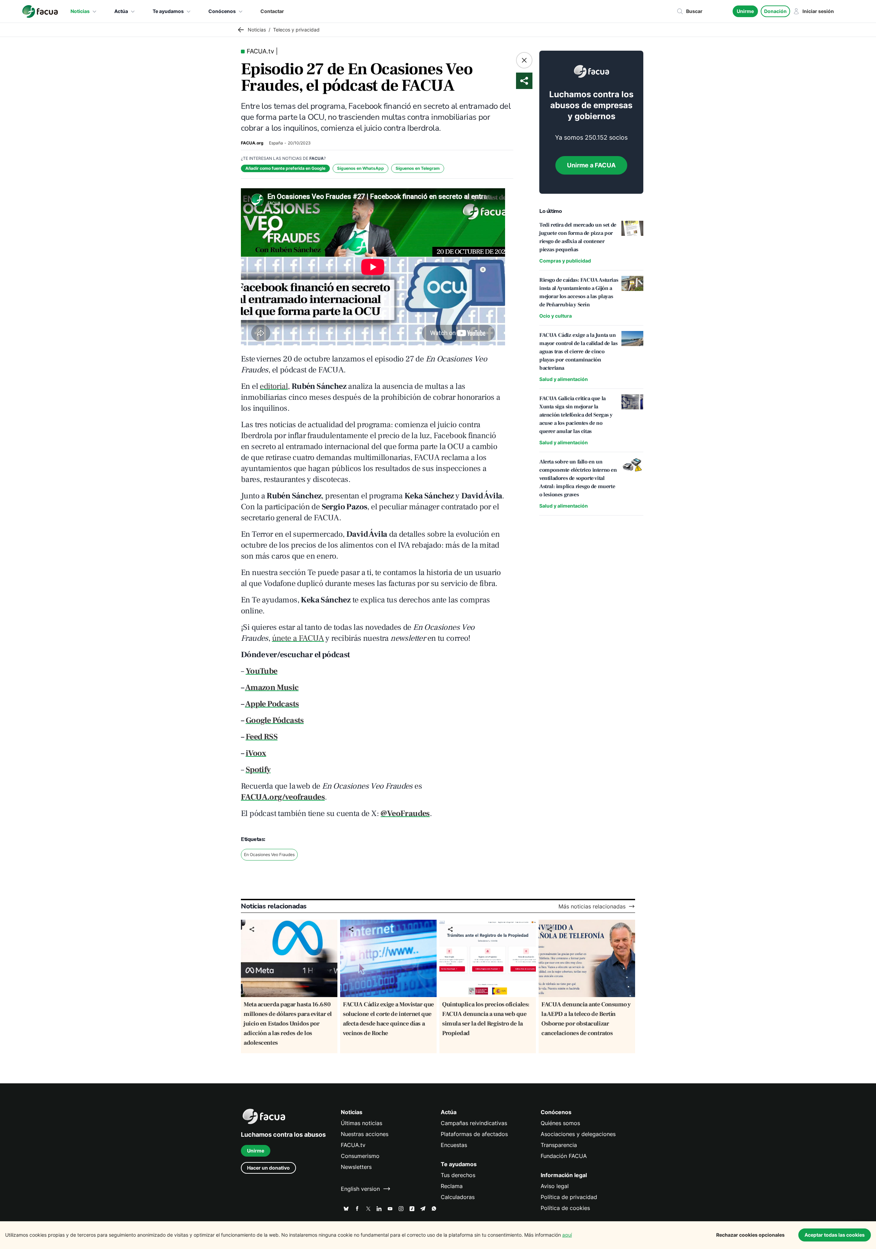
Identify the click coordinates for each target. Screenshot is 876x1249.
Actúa (121, 11)
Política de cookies (565, 1208)
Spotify (258, 769)
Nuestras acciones (364, 1134)
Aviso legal (555, 1186)
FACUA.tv (353, 1145)
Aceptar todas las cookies (834, 1235)
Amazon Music (272, 687)
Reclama (452, 1186)
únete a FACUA (298, 638)
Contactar (272, 11)
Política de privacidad (569, 1197)
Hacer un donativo (268, 1168)
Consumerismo (360, 1155)
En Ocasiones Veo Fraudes (269, 854)
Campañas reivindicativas (474, 1123)
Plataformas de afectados (474, 1134)
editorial (274, 386)
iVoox (256, 753)
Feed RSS (262, 736)
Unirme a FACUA (591, 165)
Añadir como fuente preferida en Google (285, 168)
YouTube (262, 671)
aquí (567, 1235)
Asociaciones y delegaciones (578, 1134)
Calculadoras (458, 1197)
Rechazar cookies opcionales (750, 1235)
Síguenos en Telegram (418, 168)
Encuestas (454, 1145)
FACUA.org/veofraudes (283, 797)
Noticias (80, 11)
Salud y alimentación (563, 379)
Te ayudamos (168, 11)
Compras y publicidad (565, 261)
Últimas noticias (361, 1123)
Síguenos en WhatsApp (360, 168)
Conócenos (222, 11)
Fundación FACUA (564, 1155)
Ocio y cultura (555, 316)
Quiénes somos (560, 1123)
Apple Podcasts (272, 704)
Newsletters (356, 1166)
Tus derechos (458, 1175)
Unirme (745, 11)
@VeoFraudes (405, 813)
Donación (775, 11)
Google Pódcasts (275, 720)
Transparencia (559, 1145)
